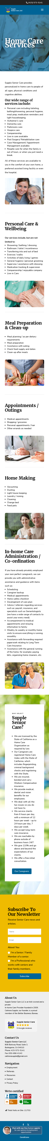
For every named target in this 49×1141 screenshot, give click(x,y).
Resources (11, 1075)
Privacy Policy (12, 1083)
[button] (23, 1136)
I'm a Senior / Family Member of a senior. (20, 954)
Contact (10, 1079)
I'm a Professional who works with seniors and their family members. (21, 964)
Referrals (10, 1071)
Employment (12, 1067)
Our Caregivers (22, 871)
